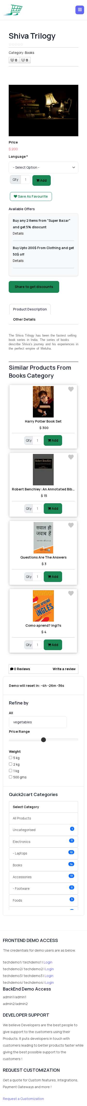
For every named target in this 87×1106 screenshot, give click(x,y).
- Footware (43, 888)
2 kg (16, 764)
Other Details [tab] (24, 319)
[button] (79, 10)
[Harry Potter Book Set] (43, 401)
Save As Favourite (32, 196)
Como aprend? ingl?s (43, 625)
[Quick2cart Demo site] (13, 10)
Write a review (64, 669)
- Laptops (43, 853)
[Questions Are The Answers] (43, 537)
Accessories (43, 876)
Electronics (43, 841)
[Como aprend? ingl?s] (43, 606)
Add (43, 180)
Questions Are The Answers (43, 557)
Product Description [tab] (30, 309)
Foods (43, 900)
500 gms (19, 777)
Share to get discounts (34, 286)
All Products (22, 818)
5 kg (16, 758)
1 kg (16, 771)
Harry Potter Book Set (43, 421)
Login (48, 962)
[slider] (43, 739)
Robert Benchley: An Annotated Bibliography (43, 489)
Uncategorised (43, 829)
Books (29, 52)
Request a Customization (23, 1098)
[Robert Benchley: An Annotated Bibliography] (43, 469)
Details (18, 233)
